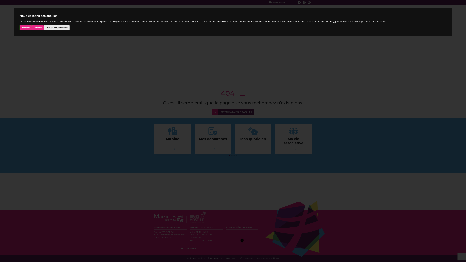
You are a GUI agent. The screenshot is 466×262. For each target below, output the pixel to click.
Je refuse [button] (38, 28)
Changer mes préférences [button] (57, 28)
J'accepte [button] (26, 28)
